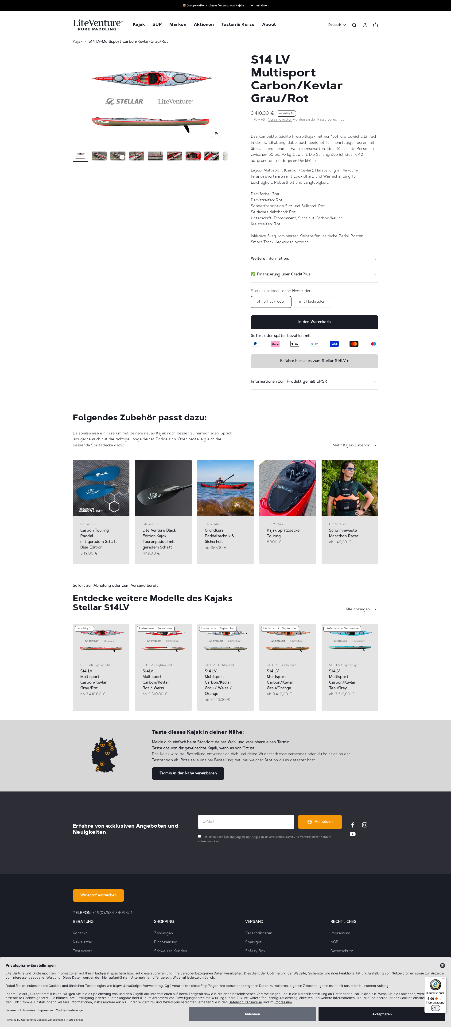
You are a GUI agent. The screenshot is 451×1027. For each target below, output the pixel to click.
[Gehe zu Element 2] (99, 157)
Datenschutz (341, 951)
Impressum (340, 933)
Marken (177, 25)
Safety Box (255, 951)
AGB (334, 942)
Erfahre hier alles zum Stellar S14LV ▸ (314, 361)
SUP (157, 25)
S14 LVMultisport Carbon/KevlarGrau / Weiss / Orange (218, 682)
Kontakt (80, 933)
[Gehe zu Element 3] (117, 157)
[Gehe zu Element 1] (80, 157)
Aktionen (204, 25)
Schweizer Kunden (170, 951)
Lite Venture (88, 524)
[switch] (435, 1008)
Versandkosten (280, 120)
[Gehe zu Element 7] (193, 157)
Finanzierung (166, 942)
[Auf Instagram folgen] (365, 825)
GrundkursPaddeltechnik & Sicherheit (219, 536)
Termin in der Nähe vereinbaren (188, 773)
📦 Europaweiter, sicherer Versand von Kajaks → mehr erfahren (225, 5)
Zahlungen (163, 933)
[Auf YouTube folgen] (353, 834)
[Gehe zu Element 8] (211, 157)
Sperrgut (253, 942)
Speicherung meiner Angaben (244, 837)
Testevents (83, 951)
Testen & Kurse (238, 25)
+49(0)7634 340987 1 (112, 913)
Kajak (139, 25)
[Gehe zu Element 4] (136, 157)
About (269, 25)
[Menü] (443, 979)
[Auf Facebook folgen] (353, 825)
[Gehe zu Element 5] (155, 157)
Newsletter (83, 942)
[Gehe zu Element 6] (174, 157)
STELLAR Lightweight (95, 665)
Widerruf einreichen (98, 895)
